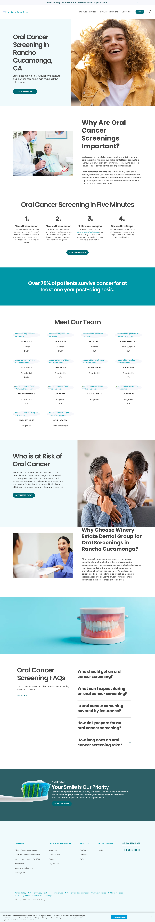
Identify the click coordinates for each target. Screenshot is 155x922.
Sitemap (48, 896)
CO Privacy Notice (115, 893)
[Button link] (150, 12)
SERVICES (92, 12)
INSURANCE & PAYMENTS (109, 12)
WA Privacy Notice (22, 896)
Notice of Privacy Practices (39, 893)
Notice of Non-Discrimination (77, 893)
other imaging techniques (88, 232)
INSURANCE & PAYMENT (60, 843)
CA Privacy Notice (98, 893)
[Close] (151, 917)
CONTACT (19, 843)
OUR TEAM (83, 12)
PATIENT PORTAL (105, 843)
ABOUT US (126, 12)
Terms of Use (57, 893)
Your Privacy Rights (118, 917)
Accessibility (37, 896)
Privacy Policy (20, 893)
